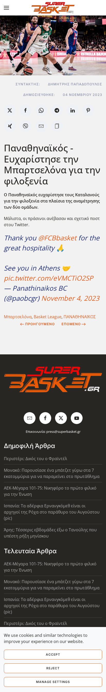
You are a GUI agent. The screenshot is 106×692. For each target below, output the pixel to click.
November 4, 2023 (70, 298)
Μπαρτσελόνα (18, 317)
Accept (53, 654)
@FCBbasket (57, 237)
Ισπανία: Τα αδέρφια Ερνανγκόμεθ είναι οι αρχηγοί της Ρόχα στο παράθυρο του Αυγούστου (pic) (52, 512)
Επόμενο (71, 324)
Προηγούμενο (40, 324)
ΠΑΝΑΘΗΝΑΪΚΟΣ (80, 317)
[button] (6, 7)
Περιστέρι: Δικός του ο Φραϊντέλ (35, 458)
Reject (53, 668)
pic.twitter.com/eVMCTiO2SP (48, 278)
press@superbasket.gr (63, 431)
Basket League (47, 317)
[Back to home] (53, 7)
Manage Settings (53, 682)
